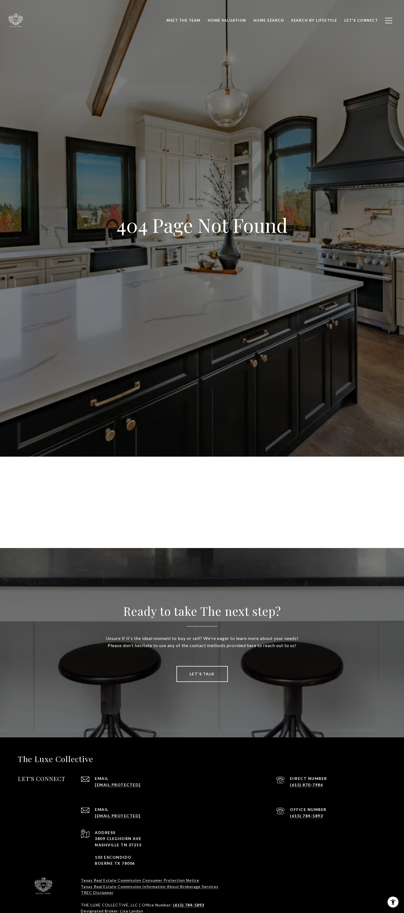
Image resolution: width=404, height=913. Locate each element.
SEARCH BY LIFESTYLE (314, 20)
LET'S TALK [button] (202, 674)
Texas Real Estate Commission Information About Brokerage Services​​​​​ (149, 886)
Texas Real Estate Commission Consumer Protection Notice (140, 880)
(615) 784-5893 (306, 815)
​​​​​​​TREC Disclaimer (97, 892)
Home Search (268, 20)
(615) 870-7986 (306, 784)
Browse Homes (239, 514)
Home (165, 514)
